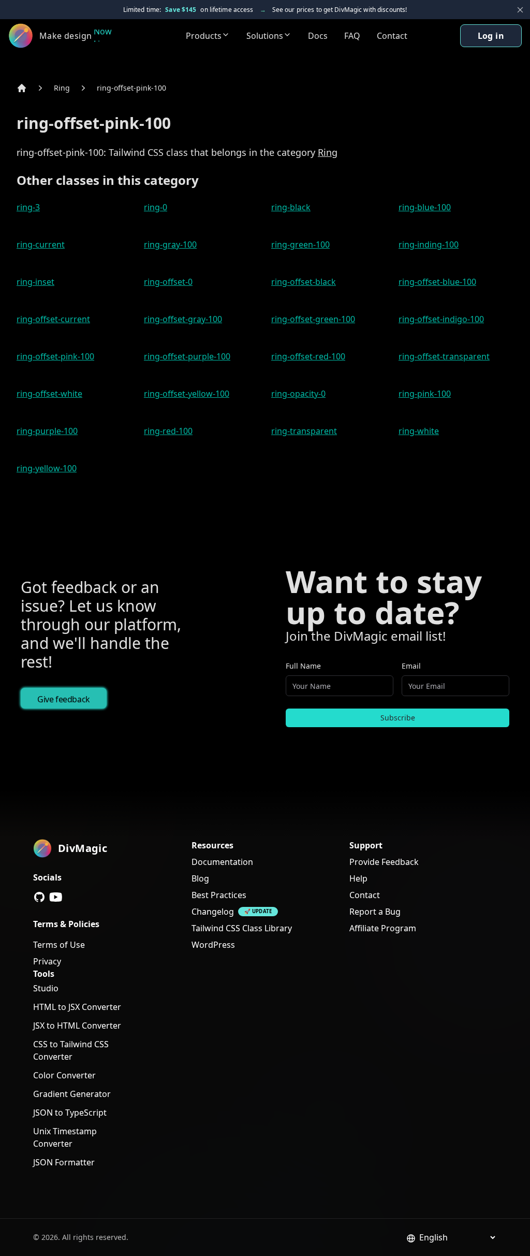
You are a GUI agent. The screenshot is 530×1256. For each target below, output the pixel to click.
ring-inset (35, 281)
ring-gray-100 (170, 244)
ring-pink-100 (425, 393)
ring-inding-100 (429, 244)
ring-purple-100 (47, 431)
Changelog (213, 911)
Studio (45, 988)
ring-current (41, 244)
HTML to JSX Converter (77, 1007)
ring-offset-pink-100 (131, 88)
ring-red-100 (168, 431)
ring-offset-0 (168, 281)
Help (358, 878)
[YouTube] (56, 897)
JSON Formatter (64, 1162)
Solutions (264, 35)
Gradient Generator (72, 1094)
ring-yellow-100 (47, 468)
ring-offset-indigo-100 (441, 319)
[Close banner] (520, 10)
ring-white (419, 431)
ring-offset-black (303, 281)
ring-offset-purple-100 (187, 356)
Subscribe (397, 718)
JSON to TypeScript (70, 1112)
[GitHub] (39, 897)
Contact (392, 35)
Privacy (47, 961)
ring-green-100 (300, 244)
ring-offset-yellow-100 (186, 393)
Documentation (222, 862)
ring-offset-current (53, 319)
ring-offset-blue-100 (437, 281)
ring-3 (28, 207)
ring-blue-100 (425, 207)
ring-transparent (304, 431)
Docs (318, 35)
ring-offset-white (49, 393)
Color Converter (64, 1075)
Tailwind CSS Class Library (242, 928)
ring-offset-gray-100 (183, 319)
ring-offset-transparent (444, 356)
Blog (200, 878)
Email (411, 666)
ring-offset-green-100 (313, 319)
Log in (491, 35)
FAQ (352, 35)
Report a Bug (375, 911)
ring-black (291, 207)
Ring (62, 88)
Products (204, 35)
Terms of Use (59, 944)
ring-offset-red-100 (308, 356)
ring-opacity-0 (298, 393)
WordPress (213, 944)
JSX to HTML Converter (77, 1025)
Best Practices (219, 895)
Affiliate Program (382, 928)
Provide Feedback (384, 862)
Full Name (303, 666)
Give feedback (63, 699)
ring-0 (155, 207)
